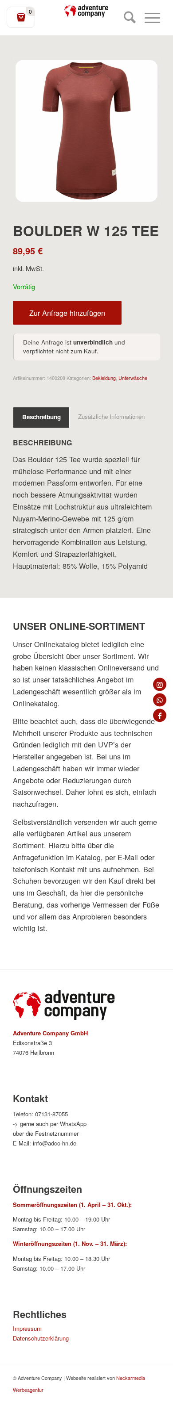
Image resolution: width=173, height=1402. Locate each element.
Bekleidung (104, 377)
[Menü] (148, 17)
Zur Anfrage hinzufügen (67, 312)
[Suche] (125, 17)
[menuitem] (125, 17)
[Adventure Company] (86, 11)
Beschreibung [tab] (41, 417)
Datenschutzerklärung (41, 1338)
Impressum (27, 1328)
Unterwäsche (132, 377)
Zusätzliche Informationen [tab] (111, 416)
